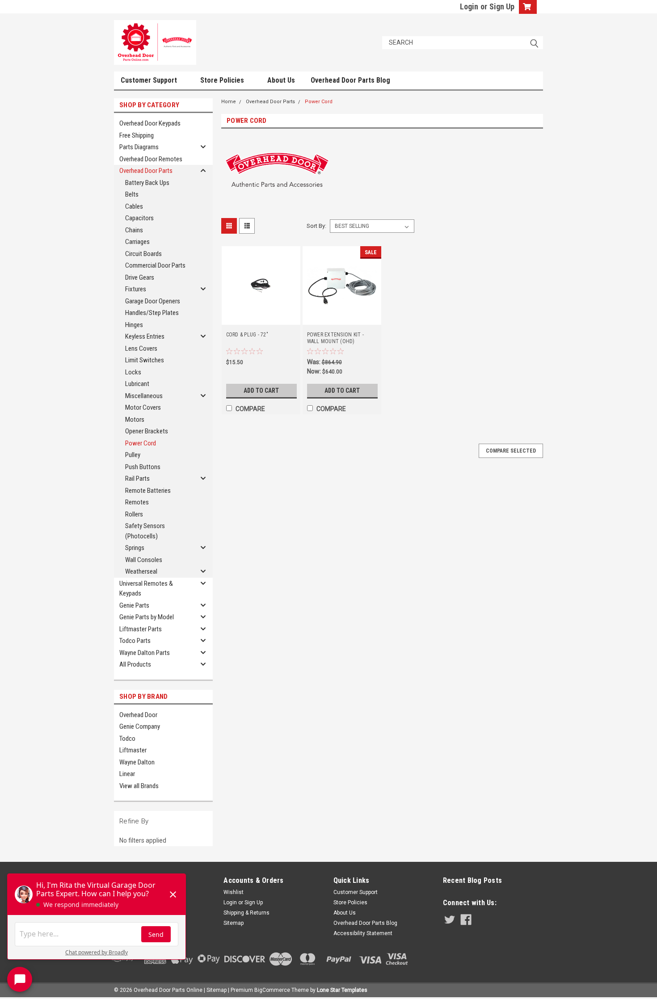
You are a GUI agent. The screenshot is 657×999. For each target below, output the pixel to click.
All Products (135, 664)
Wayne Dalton (137, 762)
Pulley (132, 455)
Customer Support (150, 80)
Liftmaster (133, 750)
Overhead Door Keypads (150, 123)
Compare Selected (511, 451)
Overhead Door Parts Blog (350, 80)
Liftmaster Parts (140, 629)
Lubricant (137, 384)
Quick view (261, 318)
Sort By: (316, 225)
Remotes (137, 502)
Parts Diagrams (139, 147)
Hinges (134, 325)
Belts (132, 194)
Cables (134, 206)
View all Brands (139, 786)
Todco (127, 739)
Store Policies (223, 80)
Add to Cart (261, 390)
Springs (134, 548)
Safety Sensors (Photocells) (145, 531)
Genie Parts (134, 605)
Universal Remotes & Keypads (146, 588)
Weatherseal (141, 571)
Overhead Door (138, 715)
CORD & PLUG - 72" (247, 335)
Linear (127, 774)
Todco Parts (135, 641)
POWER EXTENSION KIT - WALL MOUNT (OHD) (335, 338)
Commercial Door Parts (155, 265)
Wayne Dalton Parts (144, 653)
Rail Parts (137, 478)
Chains (134, 230)
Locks (133, 372)
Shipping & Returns (246, 913)
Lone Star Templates (342, 990)
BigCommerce (272, 990)
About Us (281, 80)
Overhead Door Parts (146, 171)
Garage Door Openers (152, 301)
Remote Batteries (148, 491)
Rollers (134, 514)
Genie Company (139, 726)
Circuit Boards (143, 254)
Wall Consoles (143, 560)
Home (228, 102)
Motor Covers (143, 407)
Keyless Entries (144, 336)
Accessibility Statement (362, 933)
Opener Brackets (146, 431)
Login (469, 6)
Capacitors (139, 218)
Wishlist (233, 892)
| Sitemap (215, 990)
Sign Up (501, 6)
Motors (134, 420)
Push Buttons (142, 467)
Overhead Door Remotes (150, 159)
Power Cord (140, 443)
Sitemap (233, 923)
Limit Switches (144, 360)
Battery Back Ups (147, 183)
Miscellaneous (144, 396)
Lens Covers (141, 348)
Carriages (137, 242)
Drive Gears (139, 277)
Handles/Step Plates (152, 313)
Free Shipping (136, 135)
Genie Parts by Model (146, 617)
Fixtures (135, 289)
